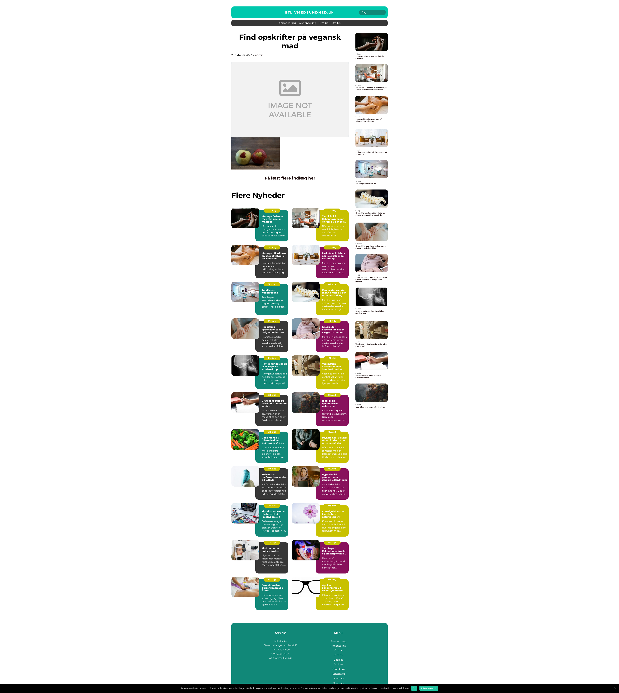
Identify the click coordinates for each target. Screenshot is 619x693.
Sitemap (338, 678)
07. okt (332, 431)
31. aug (272, 579)
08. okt (272, 395)
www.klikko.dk (283, 657)
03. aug (272, 247)
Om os (323, 23)
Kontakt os (338, 669)
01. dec (272, 358)
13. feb (332, 321)
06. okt (272, 505)
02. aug (332, 247)
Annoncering (287, 23)
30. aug (332, 579)
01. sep (332, 542)
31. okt (332, 358)
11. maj (271, 284)
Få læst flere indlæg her (290, 178)
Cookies (338, 659)
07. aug (272, 210)
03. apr (332, 284)
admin (259, 55)
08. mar (271, 321)
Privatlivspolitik (429, 688)
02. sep (272, 542)
